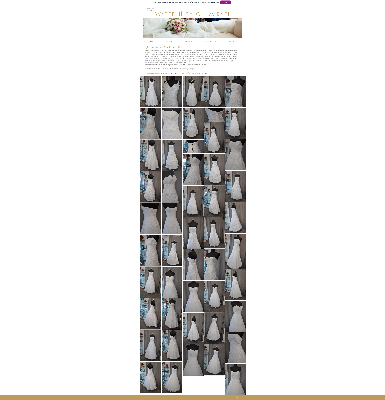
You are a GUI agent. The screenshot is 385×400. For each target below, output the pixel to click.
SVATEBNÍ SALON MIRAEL (192, 14)
